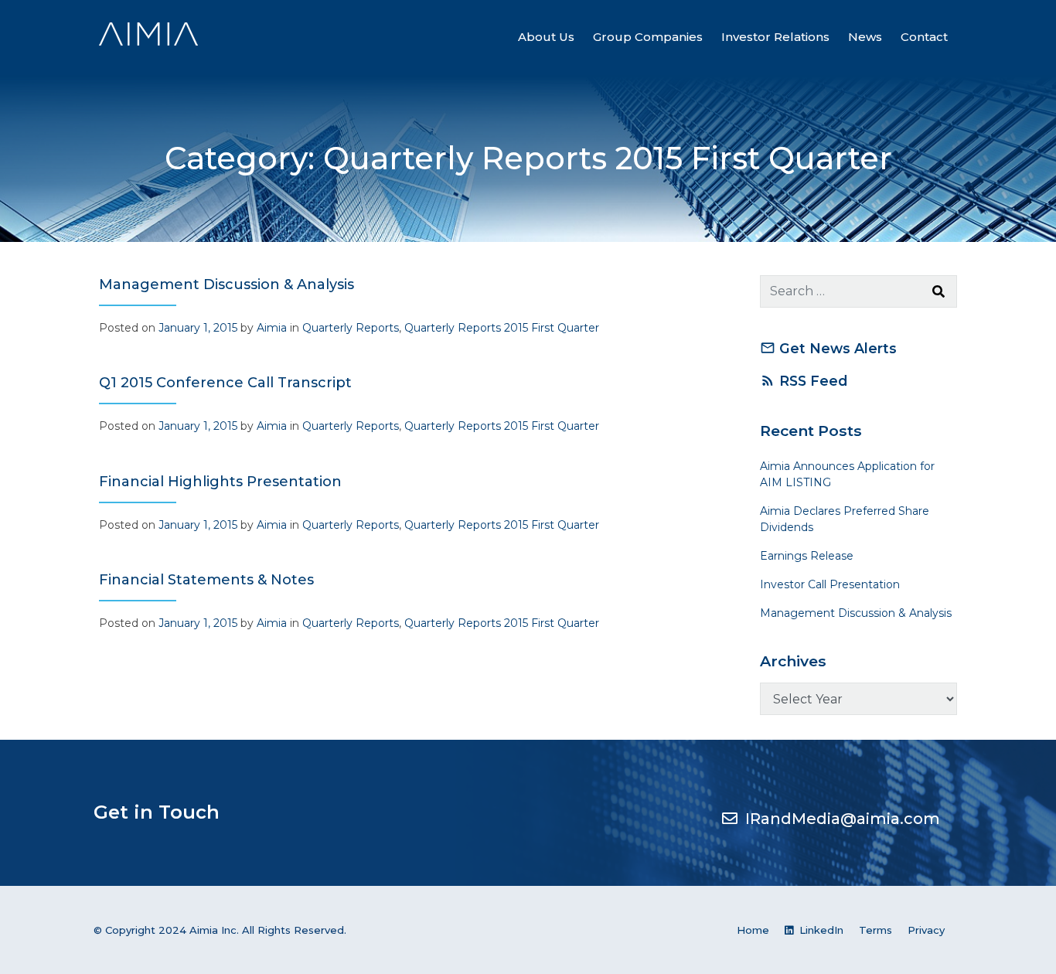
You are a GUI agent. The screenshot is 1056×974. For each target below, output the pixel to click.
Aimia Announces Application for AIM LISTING (847, 474)
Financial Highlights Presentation (220, 481)
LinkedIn (819, 930)
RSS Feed (803, 381)
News (865, 36)
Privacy (926, 930)
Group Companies (648, 36)
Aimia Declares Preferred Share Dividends (844, 519)
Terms (875, 930)
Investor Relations (775, 36)
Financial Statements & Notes (206, 579)
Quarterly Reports (350, 328)
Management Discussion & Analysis (226, 284)
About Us (546, 36)
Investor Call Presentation (830, 584)
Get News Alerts (828, 348)
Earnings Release (806, 556)
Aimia (272, 328)
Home (753, 930)
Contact (924, 36)
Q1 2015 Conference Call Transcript (225, 382)
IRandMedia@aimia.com (842, 818)
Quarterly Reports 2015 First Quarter (501, 328)
